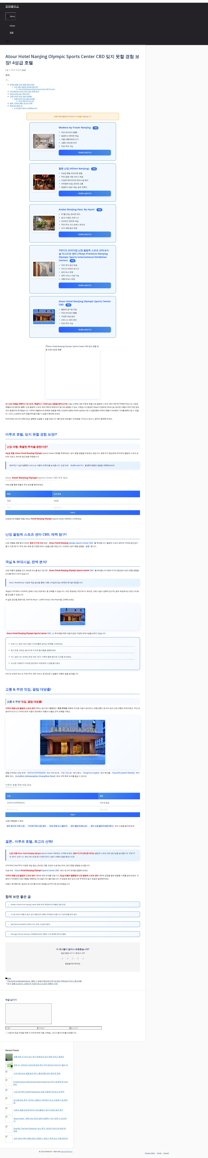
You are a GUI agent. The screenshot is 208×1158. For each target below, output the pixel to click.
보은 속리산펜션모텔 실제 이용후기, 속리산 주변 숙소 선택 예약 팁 (41, 1138)
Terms (159, 1153)
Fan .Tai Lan (66, 772)
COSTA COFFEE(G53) (36, 772)
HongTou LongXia (91, 772)
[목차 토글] (7, 80)
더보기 (72, 512)
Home (12, 25)
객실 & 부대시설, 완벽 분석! (20, 94)
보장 (87, 546)
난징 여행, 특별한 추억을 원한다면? (26, 87)
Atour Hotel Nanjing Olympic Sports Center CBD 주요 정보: (36, 89)
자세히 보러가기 (85, 152)
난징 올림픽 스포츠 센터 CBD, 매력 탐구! (24, 91)
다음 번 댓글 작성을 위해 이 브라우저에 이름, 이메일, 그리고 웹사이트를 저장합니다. (42, 1032)
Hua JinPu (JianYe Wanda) (123, 772)
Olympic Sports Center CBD (71, 543)
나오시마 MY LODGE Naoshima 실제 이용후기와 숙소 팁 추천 (39, 1092)
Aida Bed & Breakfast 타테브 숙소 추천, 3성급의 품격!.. (31, 924)
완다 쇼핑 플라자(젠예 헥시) (102, 826)
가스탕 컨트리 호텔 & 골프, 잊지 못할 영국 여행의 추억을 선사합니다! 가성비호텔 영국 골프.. (44, 914)
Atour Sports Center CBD (37, 870)
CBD (71, 570)
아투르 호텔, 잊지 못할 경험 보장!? (22, 84)
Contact (166, 1153)
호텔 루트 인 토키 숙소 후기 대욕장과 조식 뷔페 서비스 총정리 (39, 1056)
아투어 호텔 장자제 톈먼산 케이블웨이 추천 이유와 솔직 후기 (38, 1110)
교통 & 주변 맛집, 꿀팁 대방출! (21, 96)
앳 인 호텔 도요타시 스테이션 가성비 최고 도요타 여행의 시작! (32, 983)
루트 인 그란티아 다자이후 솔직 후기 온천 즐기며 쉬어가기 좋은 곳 (41, 1065)
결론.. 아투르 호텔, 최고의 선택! (21, 103)
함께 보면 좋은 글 (16, 106)
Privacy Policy (150, 1153)
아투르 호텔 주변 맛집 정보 (26, 101)
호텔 (11, 32)
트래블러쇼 (12, 6)
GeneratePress (66, 1151)
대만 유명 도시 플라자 (58, 826)
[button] (7, 41)
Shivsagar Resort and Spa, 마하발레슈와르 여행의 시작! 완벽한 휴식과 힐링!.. (39, 934)
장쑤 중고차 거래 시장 (16, 826)
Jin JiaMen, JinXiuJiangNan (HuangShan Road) (35, 776)
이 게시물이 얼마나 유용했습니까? (25, 108)
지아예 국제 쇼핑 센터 (37, 826)
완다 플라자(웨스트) (79, 826)
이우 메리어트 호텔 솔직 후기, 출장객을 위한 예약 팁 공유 (37, 1073)
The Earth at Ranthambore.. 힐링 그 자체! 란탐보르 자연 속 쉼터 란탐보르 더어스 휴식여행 (44, 981)
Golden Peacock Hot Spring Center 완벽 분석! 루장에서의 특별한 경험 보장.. (38, 904)
